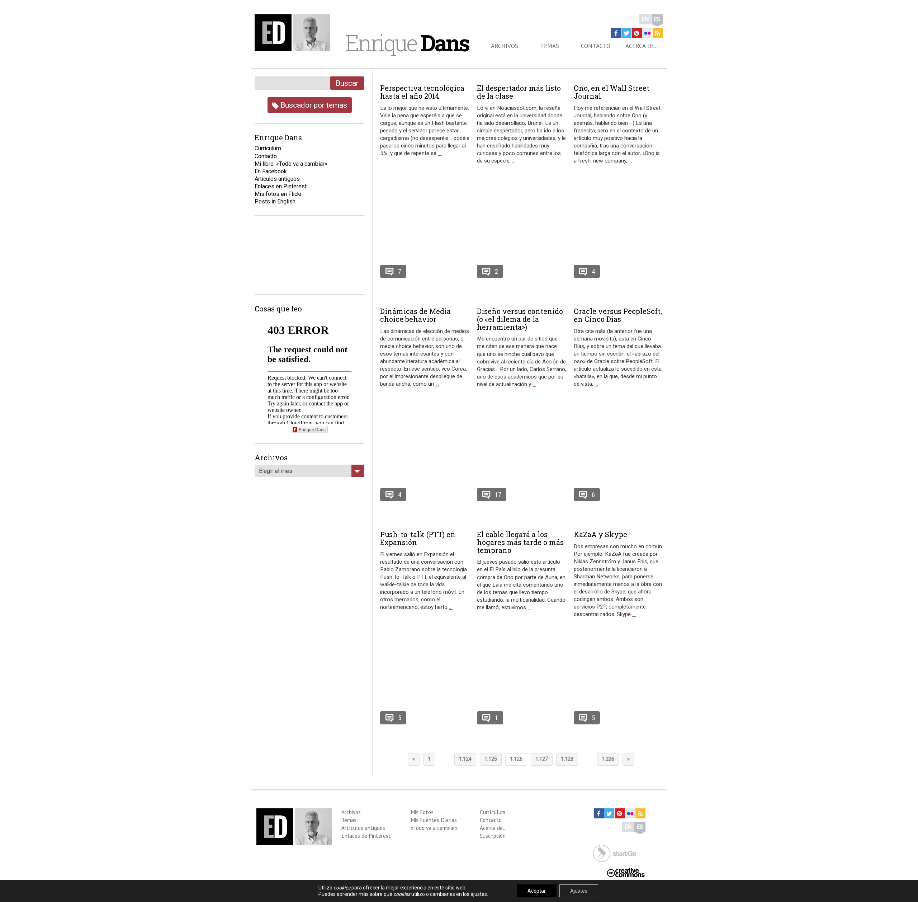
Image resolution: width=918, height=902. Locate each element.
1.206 (608, 759)
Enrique (407, 42)
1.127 (541, 759)
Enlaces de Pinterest (366, 835)
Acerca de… (642, 46)
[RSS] (658, 33)
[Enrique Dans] (294, 32)
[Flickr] (647, 33)
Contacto (595, 46)
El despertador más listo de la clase (519, 91)
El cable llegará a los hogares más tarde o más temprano (520, 542)
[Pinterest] (637, 33)
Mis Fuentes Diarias (434, 819)
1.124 (465, 759)
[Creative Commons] (625, 872)
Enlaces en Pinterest (281, 186)
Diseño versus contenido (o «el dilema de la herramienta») (520, 319)
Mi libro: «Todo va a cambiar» (291, 163)
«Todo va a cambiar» (434, 827)
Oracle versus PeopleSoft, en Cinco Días (618, 315)
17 (498, 494)
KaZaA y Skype (600, 534)
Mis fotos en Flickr (278, 194)
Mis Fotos (422, 812)
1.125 (490, 759)
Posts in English (275, 201)
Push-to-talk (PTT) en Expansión (417, 538)
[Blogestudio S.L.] (614, 852)
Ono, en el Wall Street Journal (611, 91)
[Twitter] (626, 33)
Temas (549, 46)
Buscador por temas (313, 104)
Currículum (492, 812)
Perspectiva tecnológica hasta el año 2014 (422, 91)
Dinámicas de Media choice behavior (415, 315)
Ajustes (578, 891)
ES (657, 19)
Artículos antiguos (277, 178)
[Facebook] (616, 33)
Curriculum (268, 148)
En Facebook (271, 171)
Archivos (504, 46)
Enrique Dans (312, 429)
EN (645, 19)
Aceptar (536, 891)
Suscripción (493, 835)
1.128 (567, 759)
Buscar (347, 83)
